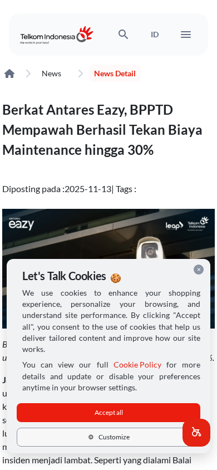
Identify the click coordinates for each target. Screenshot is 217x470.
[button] (196, 433)
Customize (109, 437)
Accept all (109, 412)
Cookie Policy (137, 364)
